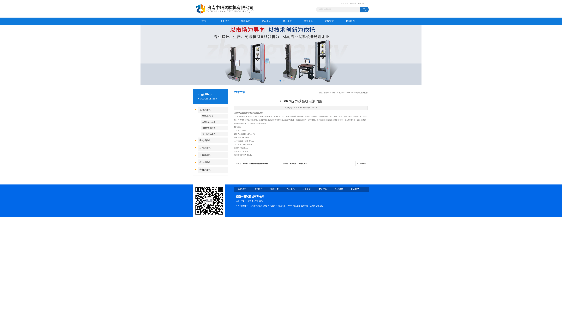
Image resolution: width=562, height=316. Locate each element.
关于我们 (224, 21)
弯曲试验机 (204, 170)
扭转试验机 (204, 162)
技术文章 (287, 21)
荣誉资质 (308, 21)
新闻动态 (245, 21)
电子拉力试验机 (208, 134)
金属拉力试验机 (208, 122)
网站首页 (242, 189)
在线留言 (353, 3)
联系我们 (361, 3)
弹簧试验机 (204, 140)
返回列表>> (361, 164)
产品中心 (266, 21)
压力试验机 (204, 155)
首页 (204, 21)
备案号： (273, 206)
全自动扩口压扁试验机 (298, 164)
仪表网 (312, 206)
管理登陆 (319, 206)
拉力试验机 (204, 110)
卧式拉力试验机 (208, 128)
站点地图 (296, 206)
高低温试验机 (208, 116)
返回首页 (344, 3)
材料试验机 (204, 148)
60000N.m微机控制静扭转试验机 (255, 164)
